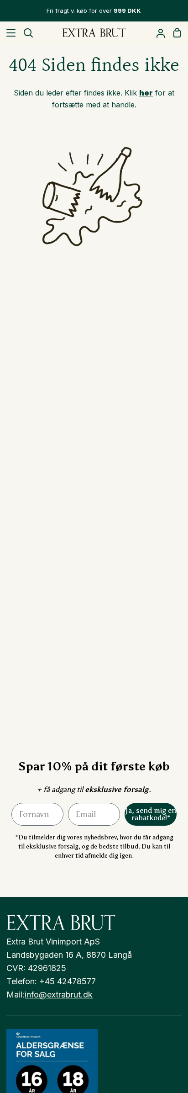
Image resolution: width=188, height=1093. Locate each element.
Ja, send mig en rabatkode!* (150, 814)
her (146, 92)
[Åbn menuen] (8, 33)
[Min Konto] (157, 32)
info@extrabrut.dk (59, 994)
